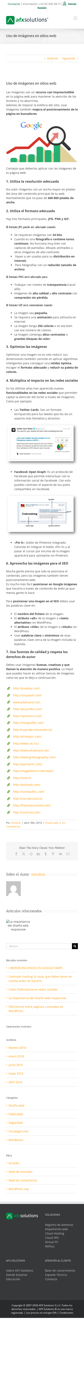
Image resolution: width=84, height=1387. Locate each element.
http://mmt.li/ (22, 778)
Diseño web (52, 822)
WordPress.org (19, 1189)
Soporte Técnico (56, 1275)
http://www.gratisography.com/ (34, 757)
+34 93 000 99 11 (49, 4)
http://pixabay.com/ (26, 688)
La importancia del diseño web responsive (37, 998)
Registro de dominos (59, 1225)
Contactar (14, 4)
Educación (13, 1279)
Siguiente (68, 58)
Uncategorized (18, 1131)
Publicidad (16, 1114)
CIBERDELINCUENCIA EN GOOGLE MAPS (36, 968)
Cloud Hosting (54, 1233)
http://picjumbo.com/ (27, 709)
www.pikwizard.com (26, 702)
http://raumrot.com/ (26, 812)
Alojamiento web (56, 1229)
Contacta (51, 1279)
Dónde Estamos (16, 1275)
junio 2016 (16, 1065)
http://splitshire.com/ (27, 716)
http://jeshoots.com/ (27, 785)
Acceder (14, 1163)
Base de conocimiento (60, 1270)
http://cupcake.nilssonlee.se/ (32, 730)
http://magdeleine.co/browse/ (33, 771)
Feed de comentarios (23, 1180)
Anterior (52, 58)
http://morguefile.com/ (28, 723)
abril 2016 (15, 1082)
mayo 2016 (16, 1073)
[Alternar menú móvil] (76, 18)
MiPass (50, 1246)
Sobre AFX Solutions (19, 1270)
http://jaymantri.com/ (27, 764)
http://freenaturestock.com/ (32, 805)
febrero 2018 (17, 1048)
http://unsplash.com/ (27, 695)
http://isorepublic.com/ (28, 792)
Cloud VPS (52, 1238)
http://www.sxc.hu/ (26, 743)
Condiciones (66, 1312)
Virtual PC (51, 1242)
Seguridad (16, 1123)
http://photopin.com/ (27, 736)
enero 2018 (16, 1056)
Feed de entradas (20, 1172)
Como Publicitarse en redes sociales (33, 989)
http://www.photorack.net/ (31, 750)
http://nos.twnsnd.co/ (27, 799)
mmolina (16, 822)
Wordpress (16, 1140)
